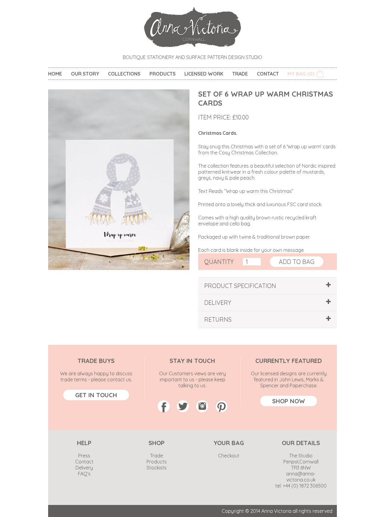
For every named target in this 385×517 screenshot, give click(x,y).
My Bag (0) (301, 74)
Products (162, 74)
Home (55, 74)
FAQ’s (84, 474)
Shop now (288, 401)
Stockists (156, 468)
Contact (268, 74)
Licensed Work (203, 74)
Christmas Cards (217, 133)
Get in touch (96, 395)
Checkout (228, 456)
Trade (240, 74)
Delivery (84, 468)
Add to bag (296, 261)
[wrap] (118, 268)
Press (84, 456)
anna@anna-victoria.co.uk (301, 477)
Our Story (85, 74)
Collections (124, 74)
